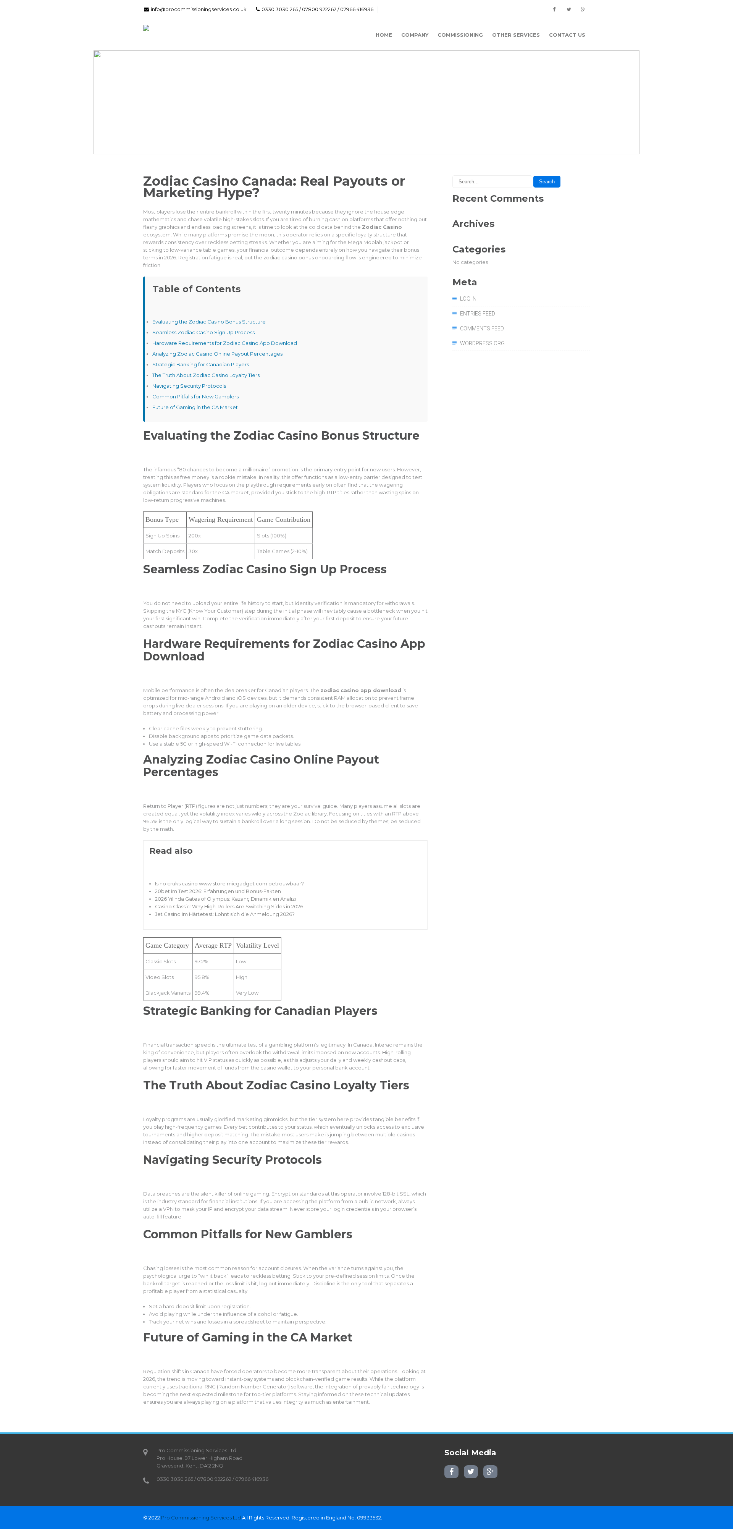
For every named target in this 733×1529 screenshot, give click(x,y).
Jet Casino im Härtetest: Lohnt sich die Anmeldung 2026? (225, 914)
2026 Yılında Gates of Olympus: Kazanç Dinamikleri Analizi (225, 899)
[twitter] (568, 9)
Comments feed (482, 328)
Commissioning (460, 35)
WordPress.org (482, 343)
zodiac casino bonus (288, 257)
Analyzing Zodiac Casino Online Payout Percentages (217, 354)
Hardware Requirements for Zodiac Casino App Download (224, 343)
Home (384, 35)
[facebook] (554, 9)
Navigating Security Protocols (189, 386)
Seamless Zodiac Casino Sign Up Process (203, 332)
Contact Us (567, 35)
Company (414, 35)
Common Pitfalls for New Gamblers (195, 396)
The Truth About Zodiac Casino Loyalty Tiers (206, 375)
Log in (468, 299)
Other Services (516, 35)
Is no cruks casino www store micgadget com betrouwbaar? (229, 883)
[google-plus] (583, 9)
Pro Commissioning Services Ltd (201, 1517)
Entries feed (477, 314)
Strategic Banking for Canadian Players (200, 364)
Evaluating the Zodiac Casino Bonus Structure (209, 322)
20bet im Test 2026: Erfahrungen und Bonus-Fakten (218, 891)
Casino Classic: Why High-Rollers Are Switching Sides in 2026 (229, 906)
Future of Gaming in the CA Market (195, 407)
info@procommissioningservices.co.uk (199, 9)
